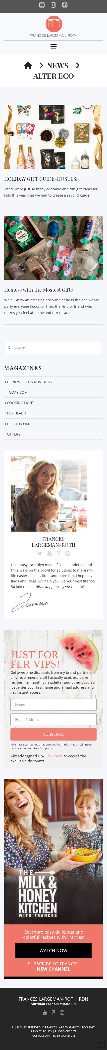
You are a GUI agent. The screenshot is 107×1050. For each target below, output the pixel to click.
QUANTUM (68, 1035)
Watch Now (53, 950)
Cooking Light (20, 402)
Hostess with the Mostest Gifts (38, 289)
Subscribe (53, 734)
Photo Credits (65, 1031)
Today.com (17, 392)
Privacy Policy (41, 1031)
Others (13, 434)
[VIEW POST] (53, 137)
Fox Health (17, 413)
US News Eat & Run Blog (29, 381)
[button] (54, 46)
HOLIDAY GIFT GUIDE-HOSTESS (41, 178)
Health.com (18, 423)
